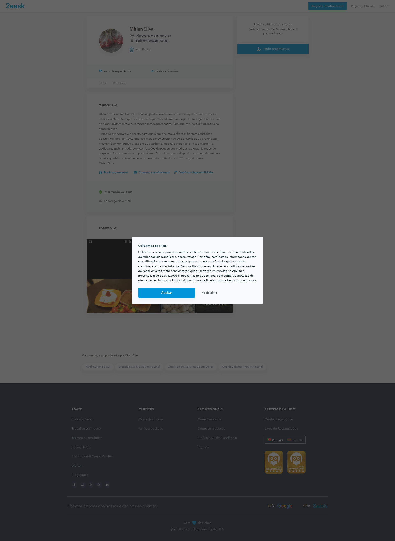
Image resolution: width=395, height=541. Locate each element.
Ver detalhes (209, 292)
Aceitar (166, 292)
